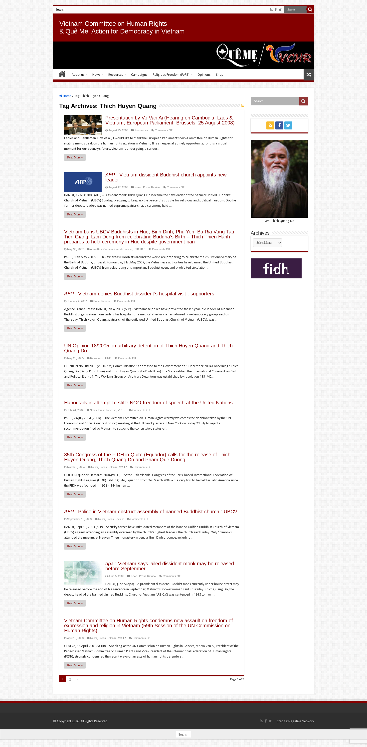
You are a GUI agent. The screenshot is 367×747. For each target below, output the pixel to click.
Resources (115, 74)
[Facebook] (275, 10)
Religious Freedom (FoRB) (171, 74)
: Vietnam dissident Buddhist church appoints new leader (165, 177)
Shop (219, 74)
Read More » (75, 157)
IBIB (136, 249)
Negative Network (301, 721)
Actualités (96, 249)
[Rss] (271, 10)
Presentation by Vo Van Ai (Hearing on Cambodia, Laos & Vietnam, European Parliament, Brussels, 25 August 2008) (170, 120)
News (96, 74)
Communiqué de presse (117, 249)
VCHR (122, 410)
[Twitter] (280, 10)
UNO (108, 358)
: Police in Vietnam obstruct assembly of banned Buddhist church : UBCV (150, 511)
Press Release (107, 410)
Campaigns (139, 74)
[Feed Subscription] (242, 106)
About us (78, 74)
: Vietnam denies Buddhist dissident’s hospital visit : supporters (139, 293)
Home (62, 74)
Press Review (151, 187)
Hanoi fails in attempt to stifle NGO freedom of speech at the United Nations (148, 402)
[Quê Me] (183, 55)
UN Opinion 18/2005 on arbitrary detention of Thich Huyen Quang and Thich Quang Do (148, 348)
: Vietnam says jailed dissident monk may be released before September (169, 566)
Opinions (203, 74)
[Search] (310, 9)
